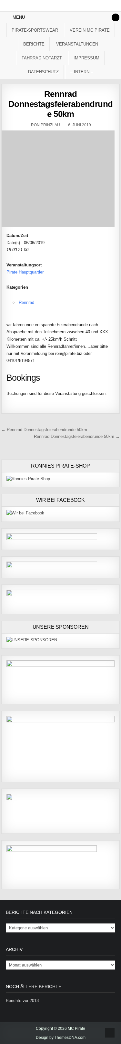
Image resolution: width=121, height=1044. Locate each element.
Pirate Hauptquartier (25, 272)
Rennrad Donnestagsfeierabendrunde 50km (60, 104)
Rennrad (26, 302)
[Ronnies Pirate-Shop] (28, 478)
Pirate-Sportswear (35, 30)
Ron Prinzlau (45, 125)
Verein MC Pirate (90, 30)
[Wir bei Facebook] (25, 513)
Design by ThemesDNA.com (61, 1037)
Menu (19, 17)
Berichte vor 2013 (22, 1000)
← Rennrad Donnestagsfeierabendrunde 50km (44, 429)
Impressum (86, 58)
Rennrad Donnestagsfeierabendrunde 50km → (77, 436)
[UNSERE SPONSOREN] (31, 639)
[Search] (115, 17)
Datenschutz (43, 71)
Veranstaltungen (77, 44)
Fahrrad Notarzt (42, 58)
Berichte (34, 44)
